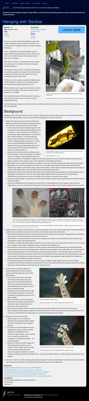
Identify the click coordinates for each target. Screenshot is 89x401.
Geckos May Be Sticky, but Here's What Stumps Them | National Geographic (27, 376)
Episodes (15, 3)
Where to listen (25, 3)
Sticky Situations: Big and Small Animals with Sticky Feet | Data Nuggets (26, 372)
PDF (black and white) (39, 29)
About (7, 3)
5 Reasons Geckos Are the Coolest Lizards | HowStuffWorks (22, 368)
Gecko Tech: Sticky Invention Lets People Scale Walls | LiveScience (25, 374)
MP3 (34, 36)
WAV (34, 38)
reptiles (6, 34)
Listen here (72, 30)
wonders (6, 36)
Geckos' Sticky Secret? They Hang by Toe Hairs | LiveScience (23, 370)
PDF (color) (36, 31)
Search (44, 3)
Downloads (36, 3)
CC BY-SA (57, 156)
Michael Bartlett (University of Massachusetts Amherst (25, 227)
